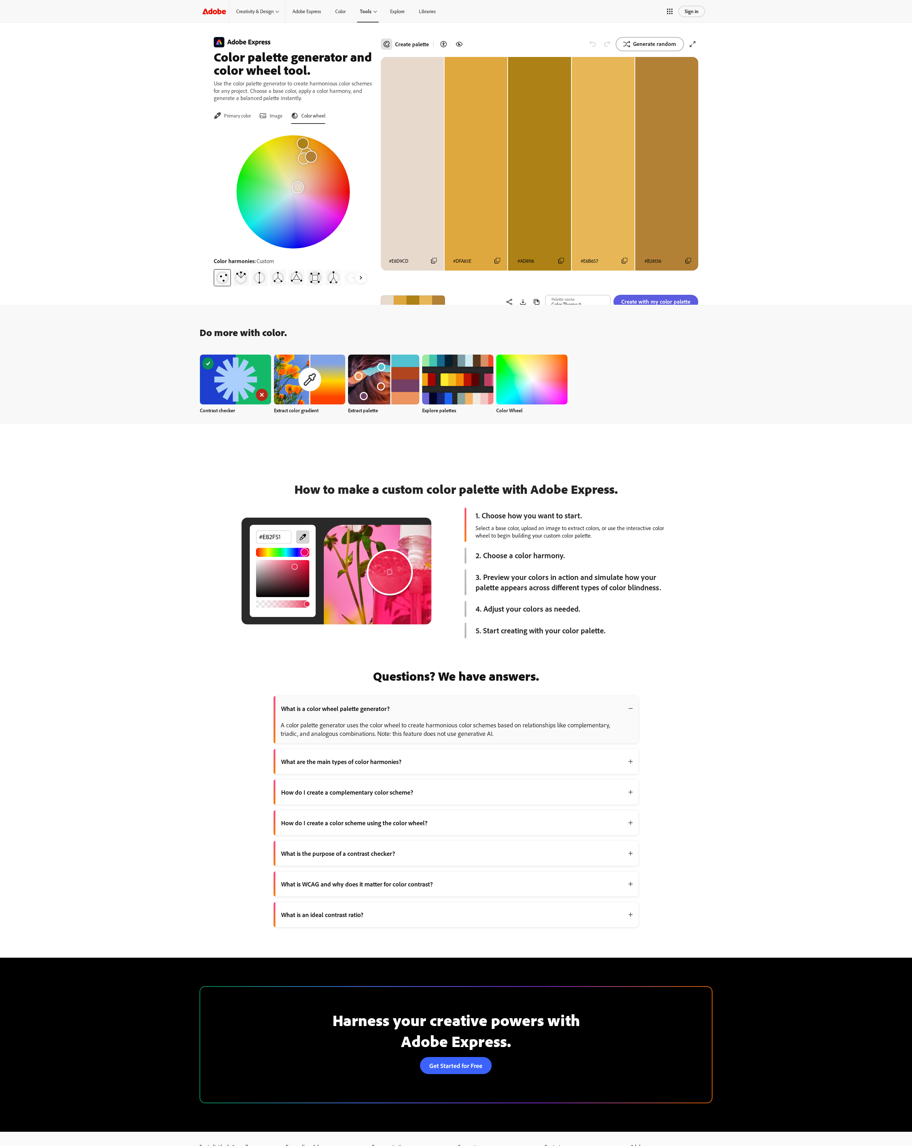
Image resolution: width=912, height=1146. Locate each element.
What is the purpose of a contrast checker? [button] (338, 853)
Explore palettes (439, 410)
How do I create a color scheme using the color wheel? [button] (354, 823)
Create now (236, 379)
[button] (669, 11)
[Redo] (607, 44)
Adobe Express (306, 11)
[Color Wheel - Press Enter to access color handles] (293, 192)
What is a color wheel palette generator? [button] (335, 708)
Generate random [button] (654, 43)
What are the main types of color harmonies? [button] (341, 761)
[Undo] (592, 44)
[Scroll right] (361, 277)
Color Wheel (509, 410)
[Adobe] (214, 11)
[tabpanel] (293, 208)
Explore (397, 11)
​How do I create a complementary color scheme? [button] (347, 792)
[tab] (232, 116)
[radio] (222, 277)
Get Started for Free (455, 1065)
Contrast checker (217, 410)
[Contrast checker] (443, 44)
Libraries (427, 11)
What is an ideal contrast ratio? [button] (322, 915)
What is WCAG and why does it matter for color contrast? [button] (357, 884)
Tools (366, 11)
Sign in (692, 11)
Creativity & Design (255, 11)
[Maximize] (692, 44)
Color (340, 11)
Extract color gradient (296, 410)
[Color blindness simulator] (459, 44)
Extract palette (363, 410)
